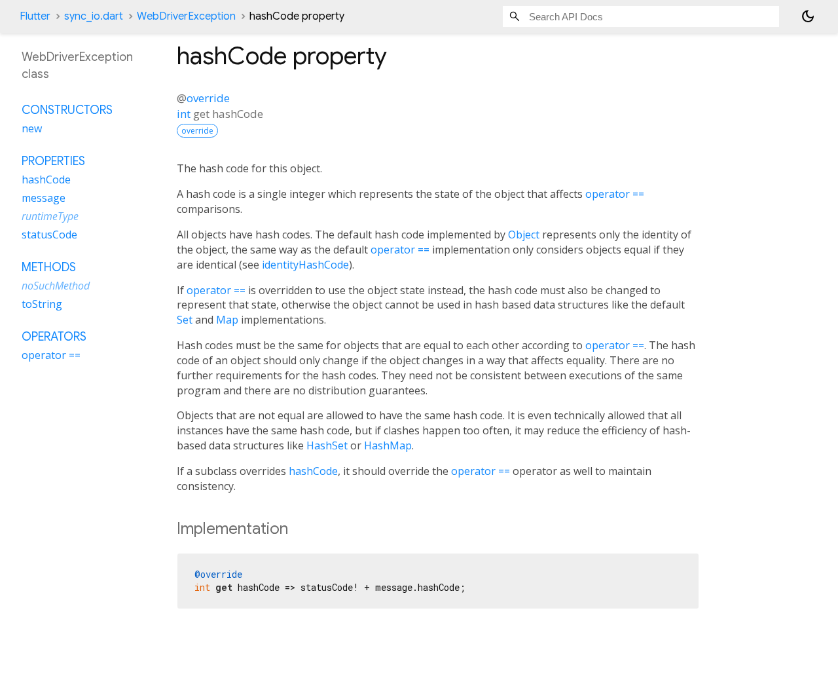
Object (523, 234)
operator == (614, 194)
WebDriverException (186, 16)
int (184, 113)
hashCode (313, 471)
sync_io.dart (93, 16)
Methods (49, 267)
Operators (54, 337)
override (208, 97)
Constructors (67, 110)
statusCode (49, 234)
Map (227, 319)
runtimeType (50, 216)
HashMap (388, 445)
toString (42, 304)
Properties (53, 161)
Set (184, 319)
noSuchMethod (56, 285)
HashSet (327, 445)
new (32, 128)
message (43, 198)
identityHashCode (305, 264)
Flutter (35, 16)
